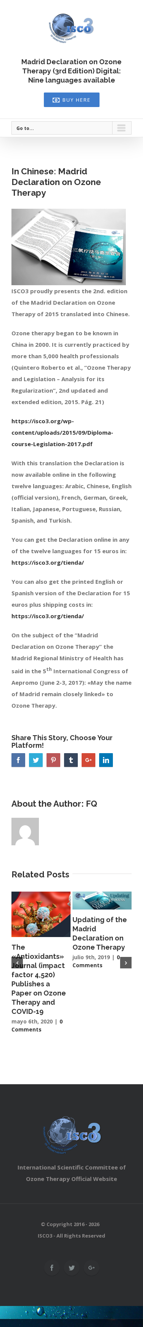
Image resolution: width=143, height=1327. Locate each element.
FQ (91, 804)
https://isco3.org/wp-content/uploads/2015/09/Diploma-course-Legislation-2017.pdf (62, 432)
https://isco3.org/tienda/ (47, 562)
